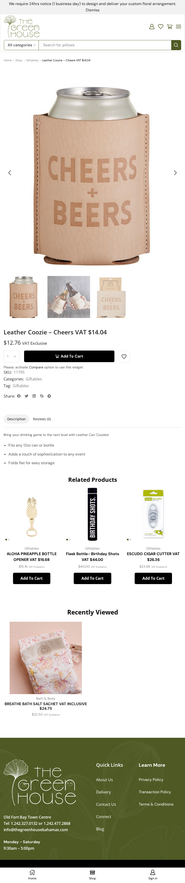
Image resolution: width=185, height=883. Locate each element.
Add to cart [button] (31, 578)
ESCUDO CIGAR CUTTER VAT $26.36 (153, 556)
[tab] (16, 419)
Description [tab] (16, 419)
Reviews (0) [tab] (42, 419)
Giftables (32, 60)
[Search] (176, 45)
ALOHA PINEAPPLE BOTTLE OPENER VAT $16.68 (32, 556)
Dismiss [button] (92, 10)
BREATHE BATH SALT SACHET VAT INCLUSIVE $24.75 (46, 706)
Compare (36, 367)
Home (8, 60)
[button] (151, 26)
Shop (18, 60)
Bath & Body (45, 698)
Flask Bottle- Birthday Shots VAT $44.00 (92, 556)
